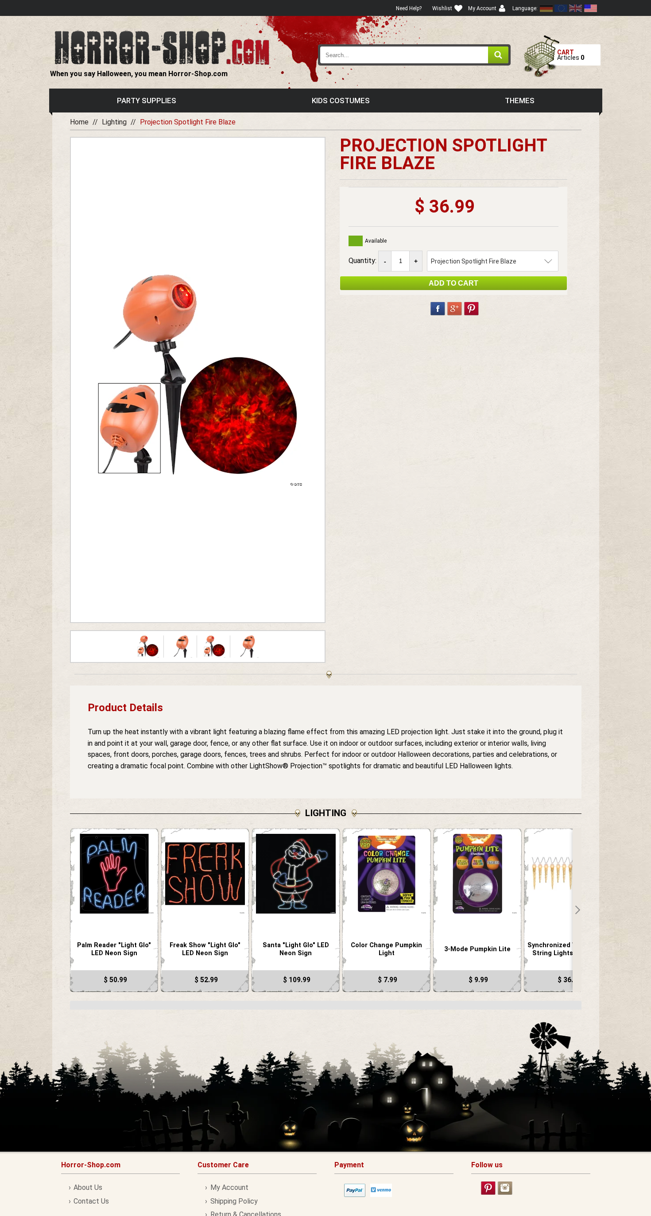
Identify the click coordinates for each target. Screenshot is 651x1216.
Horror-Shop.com (161, 47)
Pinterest (471, 308)
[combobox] (414, 54)
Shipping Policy (233, 1201)
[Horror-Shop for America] (590, 8)
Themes (520, 100)
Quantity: (363, 260)
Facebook (437, 308)
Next (577, 910)
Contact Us (91, 1201)
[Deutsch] (546, 8)
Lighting (114, 122)
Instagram (505, 1188)
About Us (88, 1187)
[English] (561, 8)
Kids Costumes (341, 100)
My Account (229, 1187)
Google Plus (454, 308)
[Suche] (498, 54)
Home (79, 122)
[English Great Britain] (575, 8)
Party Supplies (146, 100)
